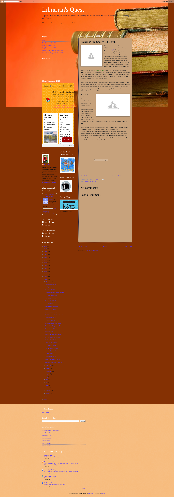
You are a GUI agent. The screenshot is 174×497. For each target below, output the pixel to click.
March (47, 388)
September (49, 371)
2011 (45, 279)
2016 (45, 266)
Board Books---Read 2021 (48, 45)
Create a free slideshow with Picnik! (113, 175)
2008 (45, 400)
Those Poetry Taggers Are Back (53, 326)
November (48, 365)
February (48, 391)
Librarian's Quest (63, 9)
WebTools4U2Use (46, 435)
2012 (45, 277)
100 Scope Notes (48, 455)
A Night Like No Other (51, 287)
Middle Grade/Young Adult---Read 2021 (52, 50)
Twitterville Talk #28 (50, 301)
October (48, 368)
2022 (45, 249)
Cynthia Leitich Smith (50, 476)
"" (84, 175)
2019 (45, 257)
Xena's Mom (47, 165)
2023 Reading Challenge (49, 195)
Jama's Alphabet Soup (50, 470)
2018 (45, 260)
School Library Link (47, 412)
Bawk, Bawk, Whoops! (51, 309)
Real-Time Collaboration (52, 290)
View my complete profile (49, 182)
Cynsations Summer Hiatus (50, 478)
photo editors (88, 181)
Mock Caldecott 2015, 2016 (49, 43)
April (47, 385)
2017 (45, 263)
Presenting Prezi (49, 331)
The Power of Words (50, 345)
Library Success (46, 440)
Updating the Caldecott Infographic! (52, 456)
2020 (45, 254)
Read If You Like (46, 443)
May (47, 382)
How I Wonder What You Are (52, 359)
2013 (45, 274)
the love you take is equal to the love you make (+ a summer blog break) (61, 471)
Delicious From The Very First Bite (54, 315)
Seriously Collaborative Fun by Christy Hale (54, 484)
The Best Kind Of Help (51, 295)
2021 (45, 252)
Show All (83, 488)
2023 (45, 246)
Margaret (51, 199)
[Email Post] (102, 179)
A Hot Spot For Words (51, 312)
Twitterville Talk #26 (50, 340)
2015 (45, 268)
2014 (45, 271)
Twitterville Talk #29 (50, 284)
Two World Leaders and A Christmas (54, 292)
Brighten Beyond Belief (51, 306)
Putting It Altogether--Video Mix (53, 362)
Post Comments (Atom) (91, 250)
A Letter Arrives (49, 304)
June (47, 379)
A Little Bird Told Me (51, 351)
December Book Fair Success (53, 334)
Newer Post (82, 246)
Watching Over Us (50, 320)
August (48, 374)
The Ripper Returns (50, 298)
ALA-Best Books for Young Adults (51, 430)
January (48, 393)
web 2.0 (94, 181)
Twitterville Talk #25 (50, 356)
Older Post (128, 246)
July (47, 377)
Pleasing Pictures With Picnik (53, 323)
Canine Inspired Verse (51, 329)
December (48, 282)
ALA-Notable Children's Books (50, 433)
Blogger (103, 493)
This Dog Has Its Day (50, 342)
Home (105, 246)
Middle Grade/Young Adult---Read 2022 (52, 53)
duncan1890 (91, 493)
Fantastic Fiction (46, 446)
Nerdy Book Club (48, 483)
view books (53, 214)
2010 (45, 397)
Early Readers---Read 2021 (49, 48)
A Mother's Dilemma (50, 354)
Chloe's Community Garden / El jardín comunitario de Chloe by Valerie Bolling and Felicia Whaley (61, 464)
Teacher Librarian (46, 438)
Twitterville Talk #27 (50, 317)
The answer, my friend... (51, 348)
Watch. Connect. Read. (50, 462)
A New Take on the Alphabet (52, 337)
